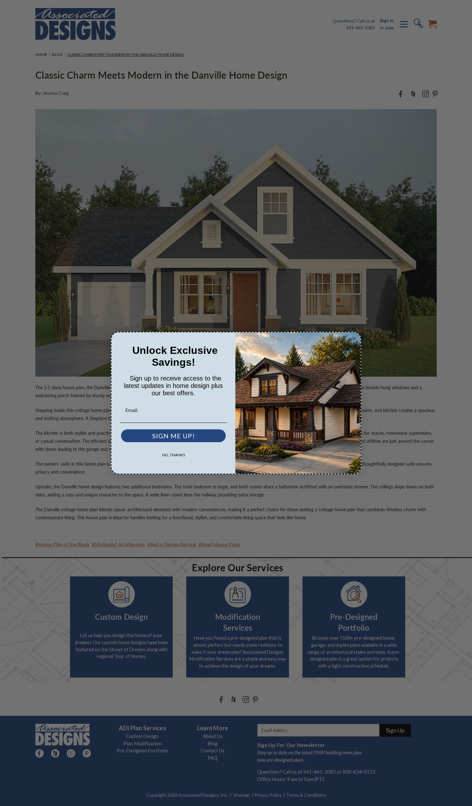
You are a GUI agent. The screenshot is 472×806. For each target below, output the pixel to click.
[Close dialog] (354, 339)
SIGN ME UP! (173, 436)
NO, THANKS (173, 454)
